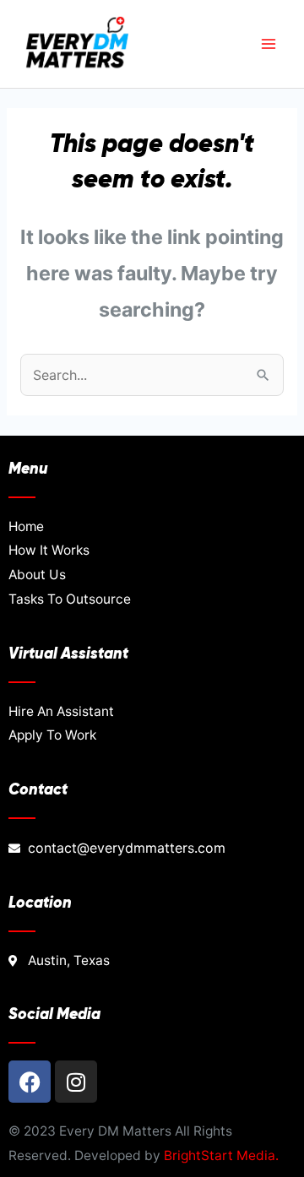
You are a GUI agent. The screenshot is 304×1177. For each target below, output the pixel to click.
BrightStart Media (219, 1155)
